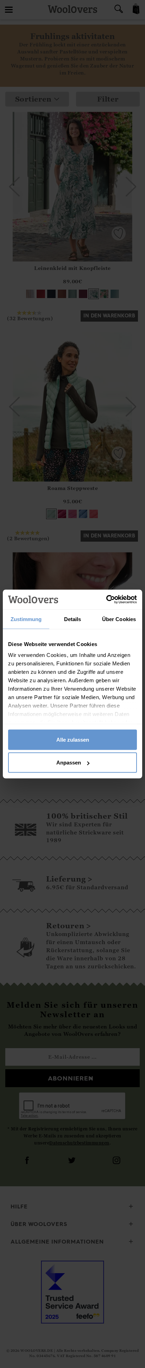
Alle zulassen (72, 739)
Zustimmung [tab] (26, 619)
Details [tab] (72, 619)
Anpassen (68, 763)
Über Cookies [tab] (119, 619)
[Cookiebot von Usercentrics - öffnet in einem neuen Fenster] (106, 599)
